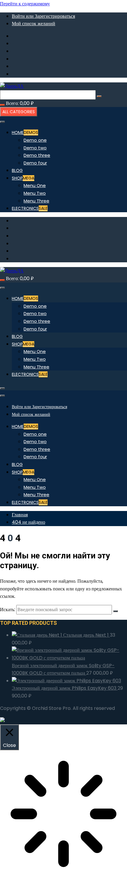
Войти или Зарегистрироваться (43, 16)
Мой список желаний (33, 23)
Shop (23, 178)
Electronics (30, 208)
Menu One (35, 185)
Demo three (37, 155)
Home (25, 132)
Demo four (35, 163)
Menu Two (35, 193)
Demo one (35, 140)
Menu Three (36, 201)
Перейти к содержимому (25, 3)
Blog (17, 170)
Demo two (35, 148)
